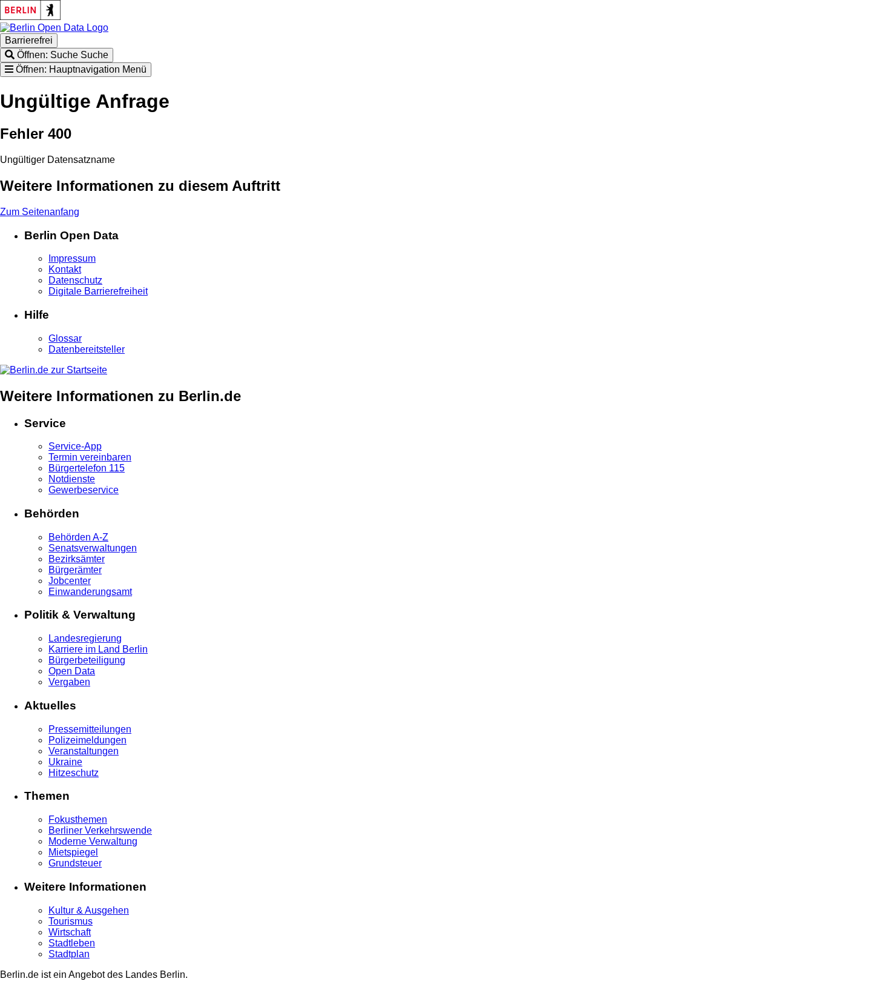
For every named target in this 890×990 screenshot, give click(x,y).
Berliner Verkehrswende (100, 830)
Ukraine (65, 762)
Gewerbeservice (83, 490)
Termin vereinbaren (89, 457)
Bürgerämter (75, 570)
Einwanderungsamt (90, 591)
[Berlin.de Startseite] (53, 370)
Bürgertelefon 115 (86, 468)
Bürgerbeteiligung (86, 660)
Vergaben (69, 682)
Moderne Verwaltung (92, 841)
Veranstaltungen (83, 751)
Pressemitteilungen (89, 729)
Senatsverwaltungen (92, 548)
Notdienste (71, 479)
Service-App (75, 446)
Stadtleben (71, 943)
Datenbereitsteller (86, 349)
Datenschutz (75, 280)
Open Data (71, 671)
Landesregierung (85, 638)
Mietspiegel (73, 852)
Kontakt (64, 269)
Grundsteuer (75, 863)
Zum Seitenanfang (39, 212)
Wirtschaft (69, 932)
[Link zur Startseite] (54, 27)
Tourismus (70, 921)
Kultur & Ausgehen (88, 910)
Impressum (72, 258)
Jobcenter (69, 581)
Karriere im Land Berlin (98, 649)
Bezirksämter (76, 559)
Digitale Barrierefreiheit (98, 291)
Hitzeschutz (73, 773)
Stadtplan (69, 954)
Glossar (65, 338)
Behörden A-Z (78, 537)
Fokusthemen (77, 819)
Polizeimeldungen (87, 740)
